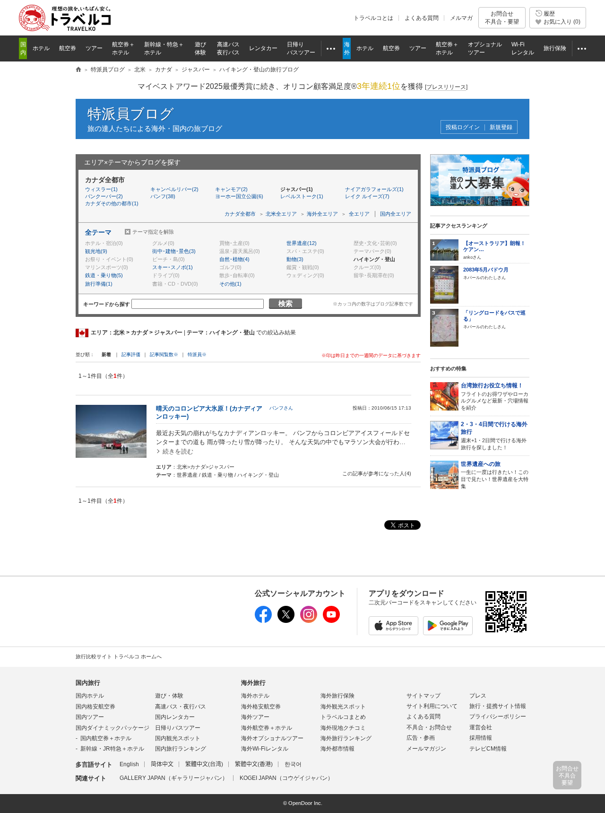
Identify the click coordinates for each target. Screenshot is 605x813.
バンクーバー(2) (104, 196)
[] (446, 87)
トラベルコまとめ (343, 717)
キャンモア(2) (231, 189)
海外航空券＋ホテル (266, 728)
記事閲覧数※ (164, 354)
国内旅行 (88, 682)
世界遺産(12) (301, 243)
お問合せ (502, 17)
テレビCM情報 (488, 748)
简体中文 (162, 764)
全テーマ (98, 232)
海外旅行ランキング (346, 738)
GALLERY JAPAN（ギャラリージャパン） (174, 778)
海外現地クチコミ (343, 728)
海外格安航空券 (261, 706)
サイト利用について (432, 706)
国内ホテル (90, 695)
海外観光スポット (343, 706)
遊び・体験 (169, 695)
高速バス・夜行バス (180, 706)
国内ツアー (90, 717)
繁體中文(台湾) (204, 764)
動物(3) (294, 259)
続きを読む (178, 451)
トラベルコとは (373, 18)
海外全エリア (322, 214)
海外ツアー (255, 717)
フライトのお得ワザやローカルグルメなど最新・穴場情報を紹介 (494, 396)
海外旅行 (253, 682)
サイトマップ (423, 695)
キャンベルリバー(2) (174, 189)
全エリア (359, 214)
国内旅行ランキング (180, 748)
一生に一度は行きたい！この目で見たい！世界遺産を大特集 (494, 475)
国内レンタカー (175, 717)
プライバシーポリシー (497, 716)
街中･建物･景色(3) (174, 251)
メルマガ (461, 18)
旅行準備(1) (98, 284)
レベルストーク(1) (301, 196)
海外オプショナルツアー (272, 738)
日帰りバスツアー (177, 728)
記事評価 (130, 354)
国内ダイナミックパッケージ (112, 728)
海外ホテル (255, 695)
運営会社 (480, 727)
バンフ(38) (162, 196)
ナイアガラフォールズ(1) (374, 189)
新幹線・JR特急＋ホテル (112, 748)
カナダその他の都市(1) (111, 203)
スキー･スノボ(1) (172, 267)
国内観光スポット (177, 738)
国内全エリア (395, 214)
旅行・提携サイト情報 (497, 706)
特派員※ (197, 354)
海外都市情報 (337, 748)
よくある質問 (422, 18)
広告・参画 (420, 737)
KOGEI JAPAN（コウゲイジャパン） (286, 778)
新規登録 (501, 127)
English (129, 764)
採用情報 (480, 737)
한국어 (293, 764)
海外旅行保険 (337, 695)
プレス (477, 695)
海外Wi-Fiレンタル (264, 748)
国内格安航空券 (95, 706)
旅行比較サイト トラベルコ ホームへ (119, 656)
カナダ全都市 (240, 214)
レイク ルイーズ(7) (367, 196)
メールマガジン (426, 748)
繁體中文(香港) (254, 764)
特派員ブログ (130, 114)
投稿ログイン (463, 127)
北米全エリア (281, 214)
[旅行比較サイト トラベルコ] (78, 70)
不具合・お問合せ (429, 727)
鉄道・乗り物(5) (104, 275)
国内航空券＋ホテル (105, 738)
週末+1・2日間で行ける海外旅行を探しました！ (494, 435)
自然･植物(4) (234, 259)
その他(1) (230, 284)
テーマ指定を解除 (153, 232)
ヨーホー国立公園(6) (239, 196)
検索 (285, 303)
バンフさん (281, 408)
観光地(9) (96, 251)
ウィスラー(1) (101, 189)
